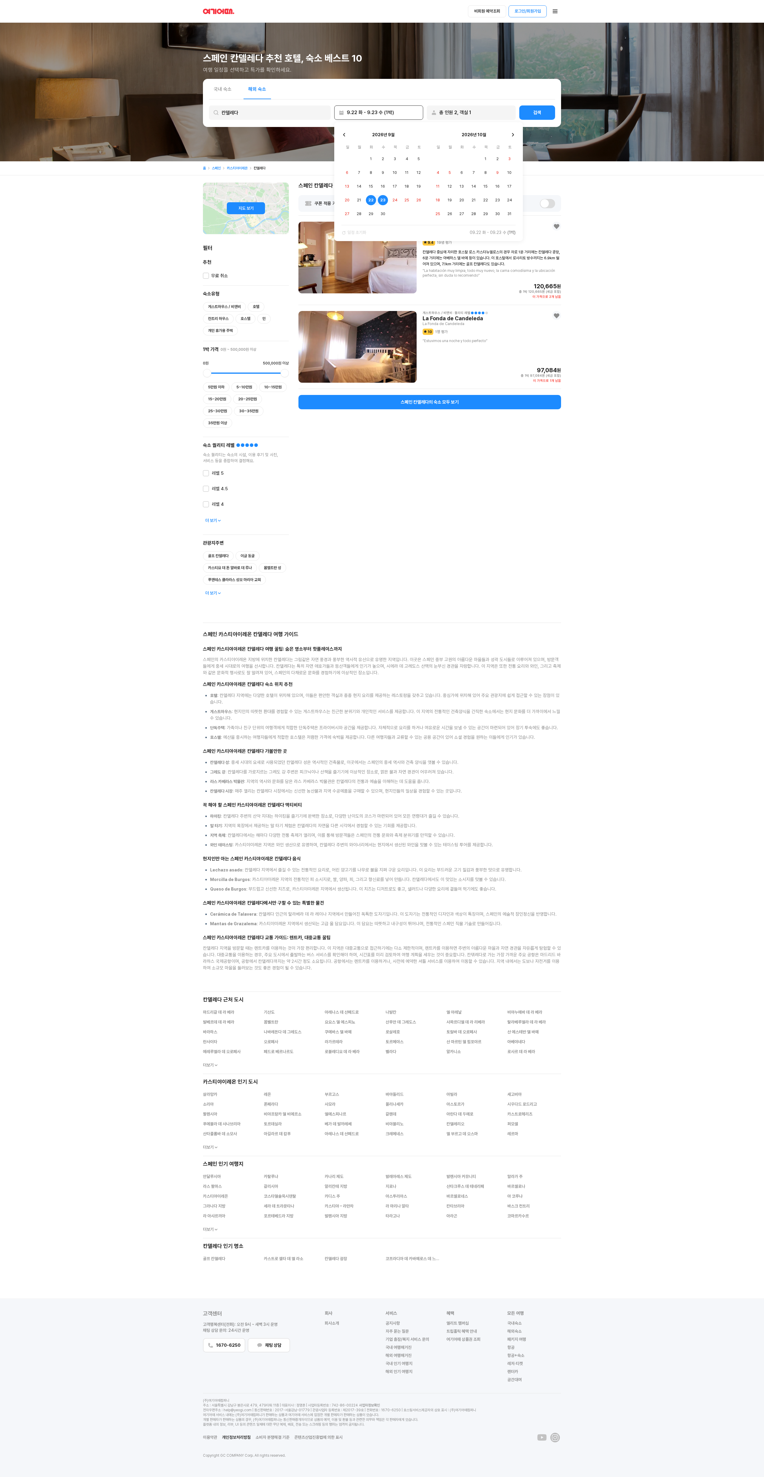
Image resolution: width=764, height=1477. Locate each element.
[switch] (547, 203)
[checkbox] (215, 277)
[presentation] (270, 112)
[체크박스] (206, 276)
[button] (555, 11)
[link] (204, 168)
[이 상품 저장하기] (556, 226)
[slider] (207, 373)
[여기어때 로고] (218, 11)
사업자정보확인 (369, 1405)
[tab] (222, 89)
